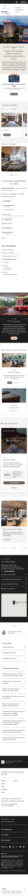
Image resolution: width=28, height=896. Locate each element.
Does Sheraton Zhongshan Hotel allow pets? (11, 682)
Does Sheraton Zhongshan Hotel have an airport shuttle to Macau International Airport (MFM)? (13, 713)
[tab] (7, 188)
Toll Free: (9, 804)
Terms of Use (20, 860)
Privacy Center (18, 862)
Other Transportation (9, 588)
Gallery (16, 780)
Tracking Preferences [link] (5, 860)
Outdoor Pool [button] (7, 218)
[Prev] (3, 109)
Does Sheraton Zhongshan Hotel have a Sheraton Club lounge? (13, 738)
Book (9, 382)
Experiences (4, 789)
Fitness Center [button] (8, 232)
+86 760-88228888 (9, 571)
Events (3, 792)
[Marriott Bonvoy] (23, 2)
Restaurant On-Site (9, 205)
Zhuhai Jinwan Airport (9, 574)
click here (18, 892)
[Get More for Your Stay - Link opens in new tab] (14, 158)
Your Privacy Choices (8, 864)
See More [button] (23, 69)
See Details (14, 94)
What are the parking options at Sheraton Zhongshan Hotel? (11, 689)
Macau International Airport (11, 584)
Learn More (16, 382)
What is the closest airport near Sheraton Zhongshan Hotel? (11, 705)
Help (10, 867)
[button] (17, 2)
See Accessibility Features (9, 259)
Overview (3, 780)
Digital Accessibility (19, 864)
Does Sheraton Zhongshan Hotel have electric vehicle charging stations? (13, 731)
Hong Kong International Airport (12, 579)
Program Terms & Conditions (7, 862)
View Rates (7, 135)
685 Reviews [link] (7, 13)
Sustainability (7, 200)
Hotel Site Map (4, 867)
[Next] (24, 109)
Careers (13, 860)
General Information (8, 647)
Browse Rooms (14, 482)
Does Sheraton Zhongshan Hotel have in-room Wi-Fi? (13, 697)
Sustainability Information (9, 658)
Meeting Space (8, 227)
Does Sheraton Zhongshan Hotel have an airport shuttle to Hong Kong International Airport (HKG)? (13, 722)
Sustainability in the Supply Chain (8, 865)
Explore (14, 338)
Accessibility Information (9, 653)
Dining (2, 786)
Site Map (19, 865)
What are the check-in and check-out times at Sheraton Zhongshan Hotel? (12, 674)
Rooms (3, 783)
